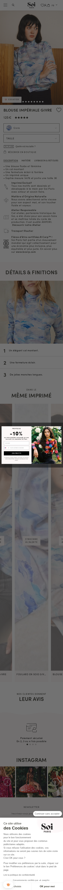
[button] (8, 884)
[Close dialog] (59, 428)
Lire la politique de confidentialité (19, 875)
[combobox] (6, 448)
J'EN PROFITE (16, 453)
